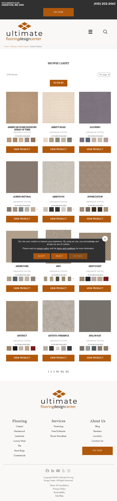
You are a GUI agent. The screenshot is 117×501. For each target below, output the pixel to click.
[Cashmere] (99, 279)
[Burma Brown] (51, 348)
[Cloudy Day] (21, 279)
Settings (78, 256)
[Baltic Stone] (58, 316)
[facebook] (47, 471)
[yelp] (63, 471)
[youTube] (58, 471)
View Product (22, 149)
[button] (58, 12)
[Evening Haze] (32, 279)
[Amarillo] (95, 177)
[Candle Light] (57, 348)
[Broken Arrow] (69, 279)
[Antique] (51, 279)
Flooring (13, 46)
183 (67, 372)
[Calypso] (87, 348)
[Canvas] (58, 177)
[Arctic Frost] (87, 209)
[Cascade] (93, 279)
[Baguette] (22, 107)
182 (62, 372)
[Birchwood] (82, 279)
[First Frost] (63, 209)
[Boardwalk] (32, 140)
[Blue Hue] (15, 279)
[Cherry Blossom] (105, 279)
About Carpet (23, 46)
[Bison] (93, 209)
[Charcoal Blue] (93, 348)
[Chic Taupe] (63, 140)
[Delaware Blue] (69, 140)
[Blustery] (27, 209)
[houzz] (53, 471)
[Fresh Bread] (69, 209)
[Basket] (15, 209)
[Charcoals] (51, 209)
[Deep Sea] (69, 348)
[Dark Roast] (57, 209)
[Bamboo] (51, 140)
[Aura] (58, 107)
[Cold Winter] (63, 348)
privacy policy (43, 248)
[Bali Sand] (15, 140)
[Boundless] (57, 140)
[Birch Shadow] (27, 140)
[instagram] (69, 471)
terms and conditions (66, 248)
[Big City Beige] (21, 140)
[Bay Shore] (63, 279)
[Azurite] (87, 140)
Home (6, 46)
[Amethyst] (95, 107)
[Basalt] (93, 140)
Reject (59, 256)
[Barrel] (22, 177)
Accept (41, 256)
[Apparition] (57, 279)
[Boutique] (32, 209)
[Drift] (27, 279)
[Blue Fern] (21, 209)
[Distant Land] (105, 348)
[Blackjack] (87, 279)
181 (57, 372)
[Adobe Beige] (45, 279)
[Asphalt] (95, 316)
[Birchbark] (99, 140)
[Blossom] (105, 140)
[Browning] (99, 209)
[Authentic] (9, 279)
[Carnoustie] (105, 209)
